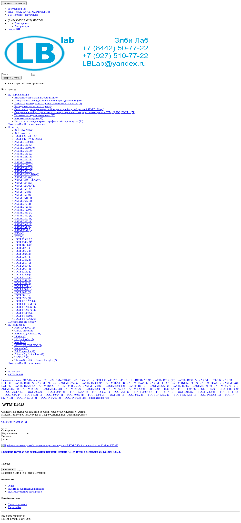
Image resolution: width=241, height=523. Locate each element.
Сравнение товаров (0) (14, 421)
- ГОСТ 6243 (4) (11, 394)
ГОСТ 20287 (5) (23, 248)
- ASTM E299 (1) (136, 388)
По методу (14, 127)
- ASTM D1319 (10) (209, 380)
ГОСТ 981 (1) (22, 295)
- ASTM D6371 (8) (159, 386)
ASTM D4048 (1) (23, 177)
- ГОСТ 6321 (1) (32, 394)
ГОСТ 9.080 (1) (22, 289)
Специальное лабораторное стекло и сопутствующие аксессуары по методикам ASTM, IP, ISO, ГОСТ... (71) (74, 112)
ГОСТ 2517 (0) (22, 262)
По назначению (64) (98, 397)
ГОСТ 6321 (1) (22, 283)
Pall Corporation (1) (24, 351)
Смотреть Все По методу (22, 321)
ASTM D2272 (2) (23, 159)
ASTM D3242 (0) (23, 168)
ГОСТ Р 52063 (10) (25, 307)
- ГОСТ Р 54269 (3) (49, 397)
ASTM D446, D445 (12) (27, 180)
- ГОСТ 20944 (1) (55, 391)
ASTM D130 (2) (23, 144)
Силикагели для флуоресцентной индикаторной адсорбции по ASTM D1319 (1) (59, 109)
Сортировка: (8, 430)
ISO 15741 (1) (22, 133)
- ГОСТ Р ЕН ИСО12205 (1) (134, 380)
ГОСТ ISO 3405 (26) (25, 136)
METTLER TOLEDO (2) (28, 345)
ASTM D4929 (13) (24, 186)
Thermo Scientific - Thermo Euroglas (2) (35, 360)
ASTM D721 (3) (23, 206)
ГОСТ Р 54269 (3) (24, 315)
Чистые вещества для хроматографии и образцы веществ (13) (48, 121)
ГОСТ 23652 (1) (23, 259)
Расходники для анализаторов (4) (32, 106)
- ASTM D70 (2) (180, 386)
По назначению (16, 324)
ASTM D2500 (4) (23, 165)
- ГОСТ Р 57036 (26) (73, 397)
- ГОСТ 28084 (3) (141, 391)
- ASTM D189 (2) (23, 383)
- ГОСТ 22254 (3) (77, 391)
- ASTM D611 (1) (137, 386)
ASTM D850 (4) (23, 212)
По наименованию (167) (15, 380)
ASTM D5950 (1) (23, 195)
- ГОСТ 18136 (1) (228, 388)
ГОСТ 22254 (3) (23, 256)
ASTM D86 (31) (23, 218)
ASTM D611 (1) (23, 197)
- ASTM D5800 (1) (92, 386)
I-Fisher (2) (20, 336)
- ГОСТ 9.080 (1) (73, 394)
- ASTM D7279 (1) (223, 386)
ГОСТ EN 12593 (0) (25, 301)
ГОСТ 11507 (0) (23, 239)
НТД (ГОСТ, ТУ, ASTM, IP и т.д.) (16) (29, 11)
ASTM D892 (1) (23, 221)
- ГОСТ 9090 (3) (94, 394)
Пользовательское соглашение (25, 491)
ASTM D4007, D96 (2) (26, 174)
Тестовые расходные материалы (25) (34, 115)
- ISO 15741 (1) (81, 380)
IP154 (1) (19, 233)
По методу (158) (38, 380)
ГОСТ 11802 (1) (23, 242)
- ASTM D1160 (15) (163, 380)
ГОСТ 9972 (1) (22, 298)
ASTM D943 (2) (23, 224)
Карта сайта (14, 507)
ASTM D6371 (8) (23, 200)
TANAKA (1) (21, 357)
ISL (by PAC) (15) (24, 339)
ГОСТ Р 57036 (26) (25, 318)
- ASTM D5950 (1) (115, 386)
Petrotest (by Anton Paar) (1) (29, 354)
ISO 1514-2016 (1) (24, 130)
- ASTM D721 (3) (201, 386)
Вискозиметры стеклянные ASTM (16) (36, 97)
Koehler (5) (20, 342)
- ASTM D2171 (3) (45, 383)
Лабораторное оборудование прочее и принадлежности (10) (47, 100)
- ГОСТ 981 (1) (114, 394)
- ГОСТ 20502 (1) (33, 391)
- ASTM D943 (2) (94, 388)
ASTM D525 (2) (23, 189)
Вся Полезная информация (23, 14)
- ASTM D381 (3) (158, 383)
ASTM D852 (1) (23, 215)
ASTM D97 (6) (22, 227)
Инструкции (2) (17, 8)
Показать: (6, 436)
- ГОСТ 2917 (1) (162, 391)
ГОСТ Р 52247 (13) (25, 310)
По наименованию (18, 94)
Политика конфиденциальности (26, 488)
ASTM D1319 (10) (24, 147)
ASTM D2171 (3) (23, 156)
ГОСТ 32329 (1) (23, 274)
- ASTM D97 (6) (115, 388)
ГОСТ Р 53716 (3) (24, 312)
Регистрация (21, 23)
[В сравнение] (21, 470)
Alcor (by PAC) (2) (24, 327)
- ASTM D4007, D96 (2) (184, 383)
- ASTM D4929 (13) (47, 386)
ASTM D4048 (15, 374)
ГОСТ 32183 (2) (23, 271)
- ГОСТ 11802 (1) (206, 388)
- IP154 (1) (153, 388)
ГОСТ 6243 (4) (22, 280)
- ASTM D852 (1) (30, 388)
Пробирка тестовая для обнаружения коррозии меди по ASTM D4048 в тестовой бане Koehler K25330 (61, 451)
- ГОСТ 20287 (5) (11, 391)
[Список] (2, 428)
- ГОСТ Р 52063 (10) (208, 394)
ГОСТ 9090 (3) (22, 292)
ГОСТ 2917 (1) (22, 268)
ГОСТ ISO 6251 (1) (25, 304)
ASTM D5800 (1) (23, 192)
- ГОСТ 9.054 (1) (52, 394)
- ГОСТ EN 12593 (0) (157, 394)
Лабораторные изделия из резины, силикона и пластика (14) (48, 103)
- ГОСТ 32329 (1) (205, 391)
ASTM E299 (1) (23, 230)
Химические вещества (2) (28, 118)
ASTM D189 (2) (23, 153)
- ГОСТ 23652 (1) (99, 391)
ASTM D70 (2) (22, 203)
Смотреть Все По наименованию (26, 124)
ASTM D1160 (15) (24, 141)
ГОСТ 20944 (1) (23, 253)
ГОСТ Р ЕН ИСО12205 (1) (29, 138)
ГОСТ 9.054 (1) (22, 286)
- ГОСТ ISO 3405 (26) (104, 380)
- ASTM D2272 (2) (68, 383)
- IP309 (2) (167, 388)
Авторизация (21, 26)
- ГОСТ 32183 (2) (183, 391)
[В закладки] (18, 470)
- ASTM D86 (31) (51, 388)
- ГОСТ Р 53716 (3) (25, 397)
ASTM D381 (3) (23, 171)
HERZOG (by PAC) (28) (27, 333)
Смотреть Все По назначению (24, 363)
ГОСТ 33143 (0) (23, 277)
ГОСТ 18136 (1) (23, 245)
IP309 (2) (19, 236)
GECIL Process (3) (24, 330)
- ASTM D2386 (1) (91, 383)
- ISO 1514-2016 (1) (59, 380)
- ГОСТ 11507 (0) (185, 388)
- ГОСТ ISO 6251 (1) (183, 394)
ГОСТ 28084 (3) (23, 265)
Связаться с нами (17, 504)
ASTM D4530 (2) (23, 183)
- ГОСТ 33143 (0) (227, 391)
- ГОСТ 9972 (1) (134, 394)
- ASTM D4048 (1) (209, 383)
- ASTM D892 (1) (72, 388)
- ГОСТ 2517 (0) (120, 391)
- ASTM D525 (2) (70, 386)
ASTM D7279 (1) (23, 209)
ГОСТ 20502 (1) (23, 251)
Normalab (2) (21, 348)
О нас (11, 485)
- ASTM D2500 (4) (114, 383)
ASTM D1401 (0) (23, 150)
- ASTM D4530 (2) (24, 386)
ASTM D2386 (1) (23, 162)
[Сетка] (6, 428)
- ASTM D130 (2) (186, 380)
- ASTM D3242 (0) (136, 383)
